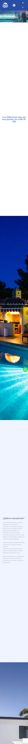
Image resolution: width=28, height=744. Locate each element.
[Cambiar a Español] (22, 7)
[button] (14, 5)
